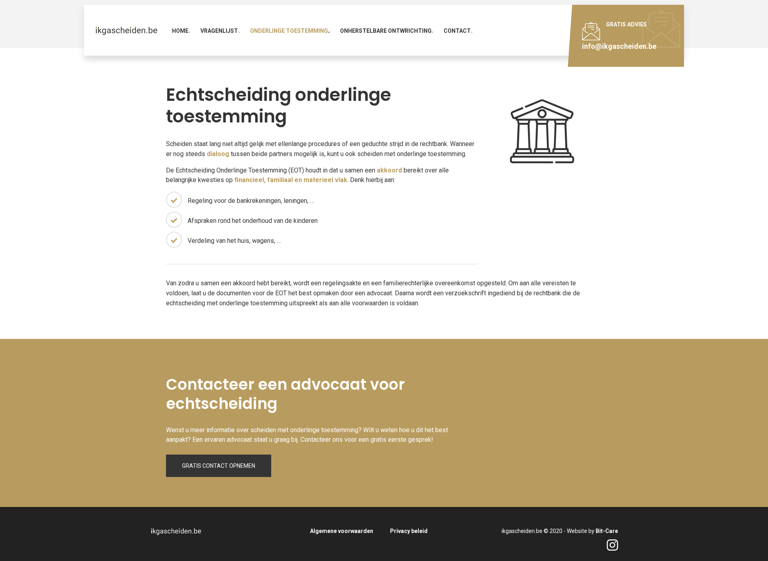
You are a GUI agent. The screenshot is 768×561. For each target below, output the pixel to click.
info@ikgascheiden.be (619, 46)
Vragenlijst (219, 31)
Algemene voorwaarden (341, 531)
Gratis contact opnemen (218, 466)
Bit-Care (607, 531)
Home (180, 31)
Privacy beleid (409, 531)
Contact (457, 31)
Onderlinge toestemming (289, 31)
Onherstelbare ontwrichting (386, 31)
